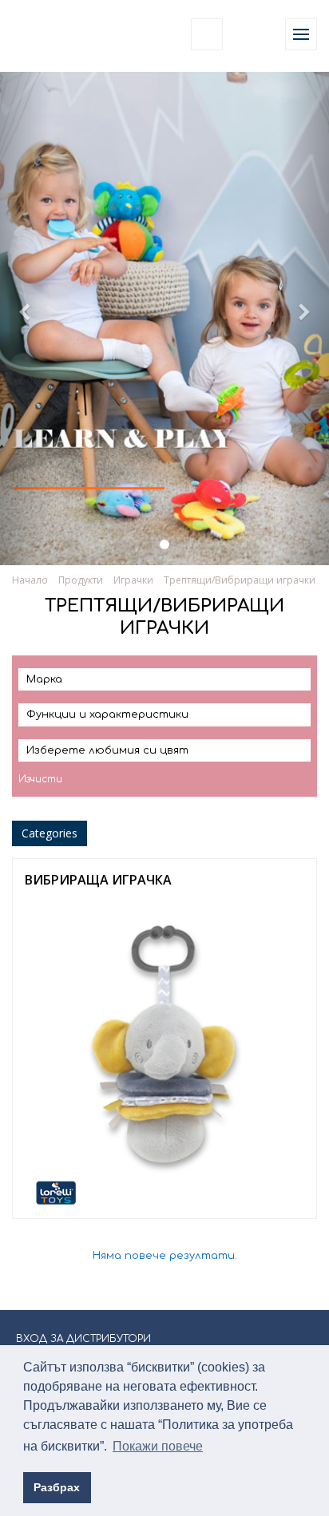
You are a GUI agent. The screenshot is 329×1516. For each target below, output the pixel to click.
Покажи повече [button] (158, 1446)
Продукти (80, 580)
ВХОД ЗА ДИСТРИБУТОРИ (83, 1338)
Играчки (133, 580)
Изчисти (40, 779)
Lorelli (49, 34)
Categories (49, 833)
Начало (30, 580)
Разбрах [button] (57, 1487)
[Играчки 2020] (164, 544)
